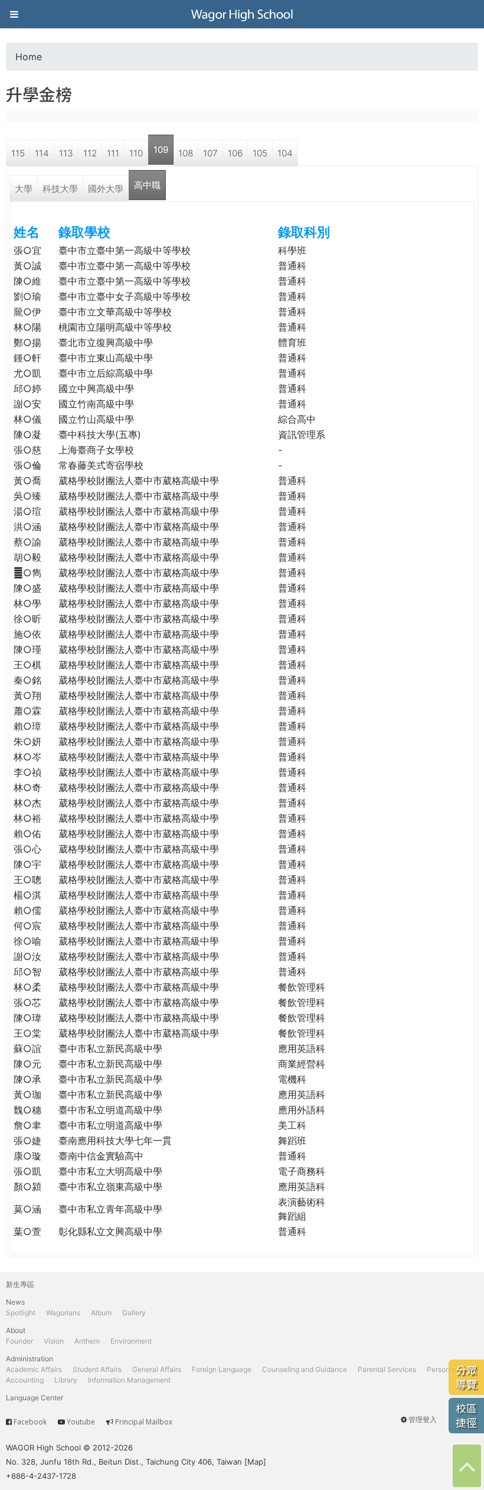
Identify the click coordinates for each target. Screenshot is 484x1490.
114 (42, 153)
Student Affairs (97, 1369)
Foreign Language (221, 1369)
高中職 (147, 185)
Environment (131, 1341)
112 (90, 153)
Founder (19, 1341)
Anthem (87, 1341)
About (15, 1330)
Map (255, 1461)
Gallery (134, 1312)
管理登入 (422, 1419)
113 (66, 153)
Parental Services (387, 1369)
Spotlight (20, 1312)
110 (136, 153)
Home (28, 57)
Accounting (25, 1379)
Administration (29, 1358)
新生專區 (20, 1284)
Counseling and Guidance (304, 1369)
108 (185, 153)
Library (65, 1379)
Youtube (81, 1422)
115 (18, 153)
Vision (54, 1341)
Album (101, 1312)
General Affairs (156, 1369)
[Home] (242, 14)
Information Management (129, 1379)
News (15, 1302)
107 (210, 153)
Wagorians (63, 1312)
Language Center (34, 1397)
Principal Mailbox (143, 1422)
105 (260, 153)
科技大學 (60, 188)
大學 (23, 188)
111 (113, 153)
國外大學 (105, 188)
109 (160, 149)
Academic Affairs (34, 1369)
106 (235, 153)
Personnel (443, 1369)
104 (285, 153)
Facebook (30, 1422)
